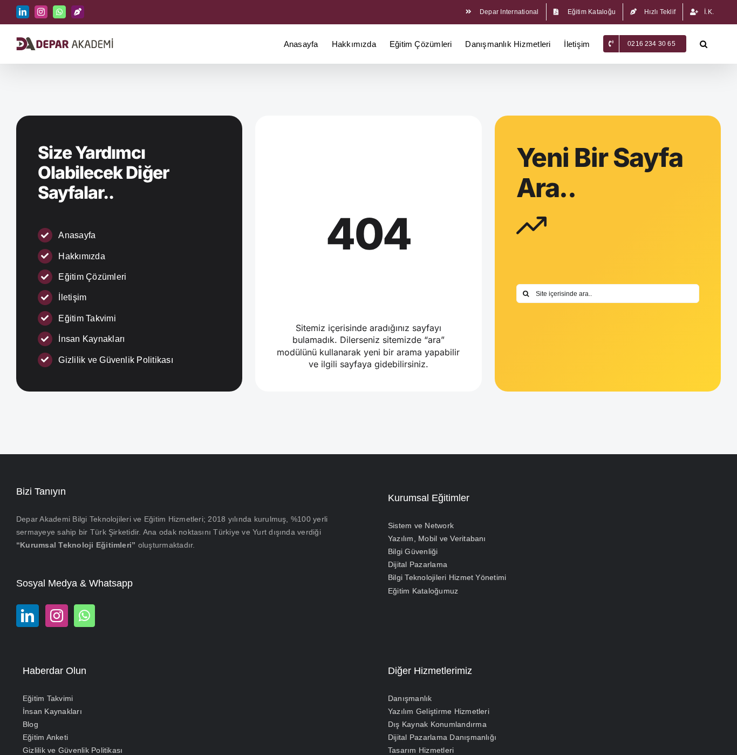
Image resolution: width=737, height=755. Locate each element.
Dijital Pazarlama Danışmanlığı (442, 737)
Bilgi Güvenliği (413, 551)
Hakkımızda (81, 256)
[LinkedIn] (27, 615)
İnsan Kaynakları (91, 338)
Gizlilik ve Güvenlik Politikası (115, 360)
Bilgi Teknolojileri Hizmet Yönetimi (447, 577)
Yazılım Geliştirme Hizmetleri (438, 711)
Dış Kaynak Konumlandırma (437, 724)
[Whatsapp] (84, 615)
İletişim (72, 297)
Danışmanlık (410, 698)
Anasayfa (76, 235)
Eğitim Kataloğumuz (423, 591)
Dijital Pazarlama (417, 564)
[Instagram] (56, 615)
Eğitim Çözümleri (92, 276)
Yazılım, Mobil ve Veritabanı (437, 538)
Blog (30, 724)
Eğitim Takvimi (86, 318)
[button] (703, 43)
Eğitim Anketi (45, 737)
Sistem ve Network (421, 525)
